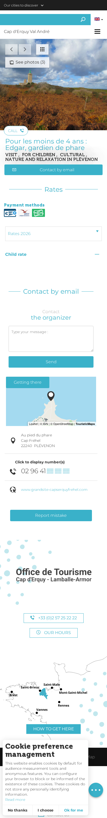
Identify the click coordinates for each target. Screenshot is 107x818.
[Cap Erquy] (53, 575)
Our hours (57, 632)
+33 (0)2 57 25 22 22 (57, 617)
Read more (15, 799)
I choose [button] (46, 810)
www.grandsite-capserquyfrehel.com (54, 489)
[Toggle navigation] (98, 31)
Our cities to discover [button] (21, 5)
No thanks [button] (17, 810)
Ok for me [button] (73, 810)
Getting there (28, 382)
